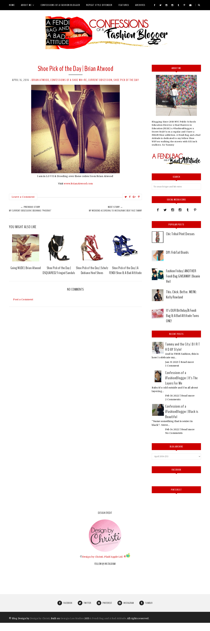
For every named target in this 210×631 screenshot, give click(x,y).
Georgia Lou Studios (72, 618)
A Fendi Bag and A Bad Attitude (108, 618)
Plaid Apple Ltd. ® (115, 556)
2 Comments (172, 399)
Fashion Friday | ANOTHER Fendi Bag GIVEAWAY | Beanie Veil (183, 276)
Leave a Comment (23, 196)
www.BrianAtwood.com (78, 183)
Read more (187, 362)
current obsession (100, 80)
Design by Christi (92, 556)
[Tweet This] (126, 197)
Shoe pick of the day (126, 80)
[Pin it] (139, 197)
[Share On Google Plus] (134, 197)
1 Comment (172, 365)
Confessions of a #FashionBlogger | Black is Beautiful (181, 411)
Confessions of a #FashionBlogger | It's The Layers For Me (181, 378)
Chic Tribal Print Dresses (180, 234)
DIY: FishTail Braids (177, 252)
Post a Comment (23, 299)
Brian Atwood (40, 80)
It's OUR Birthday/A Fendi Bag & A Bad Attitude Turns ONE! (182, 316)
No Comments (174, 433)
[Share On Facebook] (130, 197)
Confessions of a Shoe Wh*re (68, 80)
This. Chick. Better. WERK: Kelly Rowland (181, 294)
